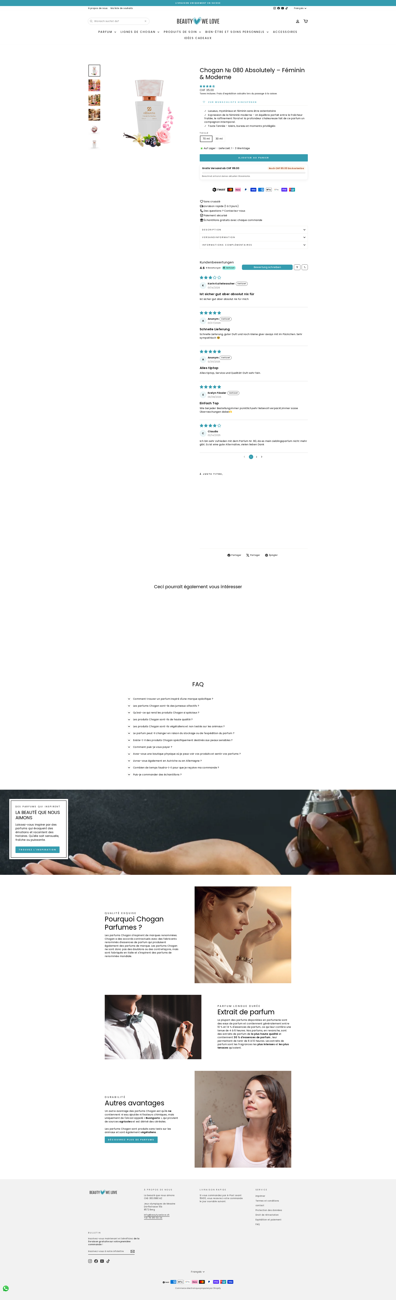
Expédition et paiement (269, 1219)
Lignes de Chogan (139, 32)
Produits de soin (181, 32)
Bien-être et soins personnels (235, 32)
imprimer (260, 1196)
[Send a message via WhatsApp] (6, 1288)
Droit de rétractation (267, 1214)
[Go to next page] (262, 457)
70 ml (206, 138)
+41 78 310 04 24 (153, 1217)
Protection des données (269, 1210)
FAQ (258, 1224)
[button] (207, 86)
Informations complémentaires (227, 245)
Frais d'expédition (226, 93)
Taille (204, 133)
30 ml (219, 138)
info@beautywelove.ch (157, 1214)
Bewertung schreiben (267, 267)
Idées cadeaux (198, 38)
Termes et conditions (267, 1200)
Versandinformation (218, 237)
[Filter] (297, 267)
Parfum (106, 32)
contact (260, 1205)
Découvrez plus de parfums (131, 1139)
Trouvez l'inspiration (37, 849)
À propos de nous (98, 8)
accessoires (285, 32)
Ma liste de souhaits (122, 8)
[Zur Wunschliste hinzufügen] (232, 482)
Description (211, 229)
